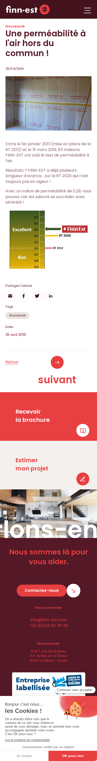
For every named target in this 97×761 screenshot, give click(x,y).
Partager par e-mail (10, 296)
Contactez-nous (42, 590)
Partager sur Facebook (23, 296)
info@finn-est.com (48, 620)
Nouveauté (17, 315)
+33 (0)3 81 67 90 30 (48, 625)
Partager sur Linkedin (50, 296)
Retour (12, 362)
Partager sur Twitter (37, 296)
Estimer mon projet (31, 464)
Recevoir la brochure (32, 416)
